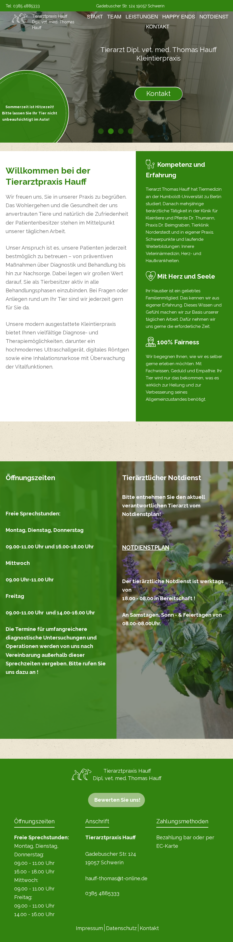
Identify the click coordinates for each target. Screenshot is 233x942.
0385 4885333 (26, 6)
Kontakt (157, 26)
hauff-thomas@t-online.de (116, 878)
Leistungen (142, 16)
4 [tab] (131, 131)
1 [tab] (101, 131)
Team (114, 16)
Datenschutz (121, 928)
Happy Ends (178, 16)
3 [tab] (121, 131)
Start (95, 16)
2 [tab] (111, 131)
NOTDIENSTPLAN (145, 547)
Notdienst (213, 16)
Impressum (89, 928)
